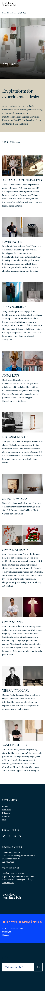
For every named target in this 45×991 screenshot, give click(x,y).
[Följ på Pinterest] (20, 836)
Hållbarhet (6, 816)
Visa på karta (8, 883)
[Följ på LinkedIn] (15, 836)
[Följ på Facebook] (9, 836)
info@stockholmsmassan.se (21, 877)
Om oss (5, 806)
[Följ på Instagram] (4, 836)
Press (4, 820)
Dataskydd (6, 932)
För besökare (11, 13)
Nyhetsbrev (6, 813)
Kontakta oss (6, 810)
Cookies (5, 935)
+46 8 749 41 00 (17, 874)
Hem (4, 13)
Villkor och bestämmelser (12, 929)
